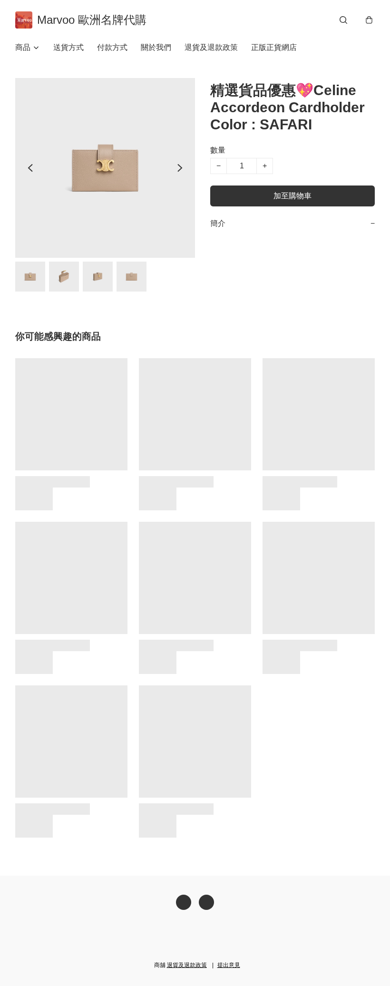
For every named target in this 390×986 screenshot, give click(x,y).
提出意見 (228, 965)
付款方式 (112, 47)
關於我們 (156, 47)
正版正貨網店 (274, 47)
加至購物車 (292, 196)
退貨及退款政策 (211, 47)
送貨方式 (68, 47)
